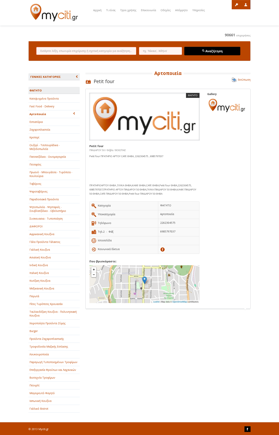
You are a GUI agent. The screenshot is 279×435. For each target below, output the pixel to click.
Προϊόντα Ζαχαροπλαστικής (46, 339)
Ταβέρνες (35, 184)
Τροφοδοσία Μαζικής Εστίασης (48, 346)
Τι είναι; (111, 10)
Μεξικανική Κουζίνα (41, 288)
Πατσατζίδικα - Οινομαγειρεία (47, 156)
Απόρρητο (181, 10)
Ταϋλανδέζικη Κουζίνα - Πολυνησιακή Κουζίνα (53, 313)
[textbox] (86, 51)
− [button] (94, 275)
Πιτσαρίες (35, 164)
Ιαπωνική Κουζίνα (40, 401)
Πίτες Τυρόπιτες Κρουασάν (46, 304)
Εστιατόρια (36, 122)
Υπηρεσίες (198, 10)
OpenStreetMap (179, 301)
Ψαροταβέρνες (38, 191)
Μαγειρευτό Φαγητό (42, 393)
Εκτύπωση (244, 79)
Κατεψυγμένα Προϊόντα (44, 98)
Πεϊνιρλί (34, 385)
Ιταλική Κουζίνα (39, 273)
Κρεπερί (34, 137)
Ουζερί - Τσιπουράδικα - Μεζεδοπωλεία (44, 147)
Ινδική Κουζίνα (38, 265)
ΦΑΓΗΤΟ (35, 90)
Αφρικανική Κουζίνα (41, 234)
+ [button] (94, 269)
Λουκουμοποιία (39, 354)
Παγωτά (34, 296)
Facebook (247, 429)
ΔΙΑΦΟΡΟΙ (36, 226)
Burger (33, 331)
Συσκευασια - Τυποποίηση (46, 218)
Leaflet (156, 301)
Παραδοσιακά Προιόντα (44, 199)
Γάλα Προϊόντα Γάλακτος (44, 242)
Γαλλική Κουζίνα (39, 249)
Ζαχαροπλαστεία (39, 129)
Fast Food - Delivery (41, 106)
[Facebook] (162, 249)
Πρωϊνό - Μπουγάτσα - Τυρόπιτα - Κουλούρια (50, 174)
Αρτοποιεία (37, 114)
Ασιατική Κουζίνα (40, 257)
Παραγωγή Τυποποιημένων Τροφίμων (53, 362)
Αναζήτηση (214, 51)
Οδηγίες (166, 10)
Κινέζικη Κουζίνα (39, 280)
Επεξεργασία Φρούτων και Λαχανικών (52, 370)
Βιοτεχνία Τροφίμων (42, 377)
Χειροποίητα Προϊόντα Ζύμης (47, 323)
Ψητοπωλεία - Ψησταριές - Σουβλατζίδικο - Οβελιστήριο (47, 209)
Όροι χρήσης (128, 10)
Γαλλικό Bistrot (38, 408)
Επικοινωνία (148, 10)
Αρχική (97, 10)
